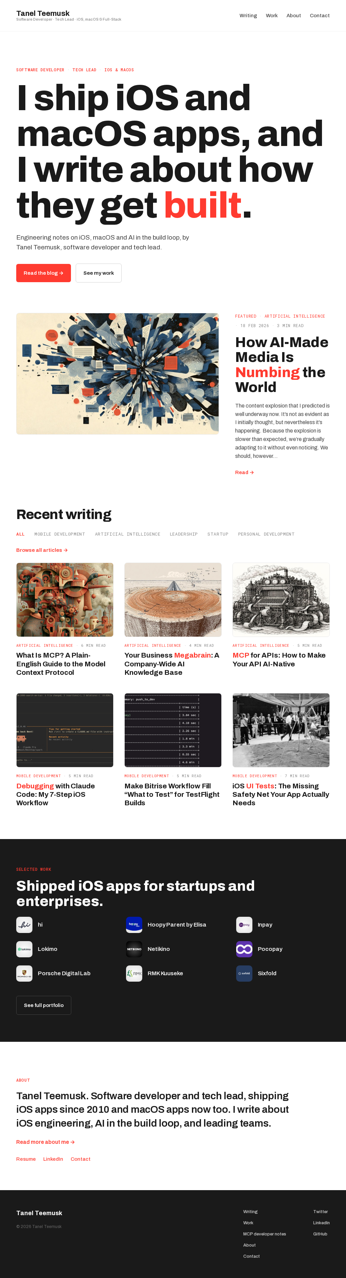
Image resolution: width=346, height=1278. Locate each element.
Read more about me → (45, 1142)
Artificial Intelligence (295, 316)
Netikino (159, 949)
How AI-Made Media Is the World (281, 365)
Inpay (265, 924)
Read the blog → (44, 273)
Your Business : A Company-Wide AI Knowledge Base (171, 664)
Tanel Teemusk (43, 13)
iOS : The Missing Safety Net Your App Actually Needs (280, 794)
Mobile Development (59, 534)
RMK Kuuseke (165, 973)
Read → (244, 472)
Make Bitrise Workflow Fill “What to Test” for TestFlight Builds (172, 794)
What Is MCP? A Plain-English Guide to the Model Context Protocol (60, 664)
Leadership (184, 534)
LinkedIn (53, 1159)
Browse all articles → (42, 550)
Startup (218, 534)
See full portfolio (44, 1005)
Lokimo (47, 949)
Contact (81, 1159)
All (20, 534)
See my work (98, 273)
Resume (26, 1159)
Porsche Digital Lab (64, 973)
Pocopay (270, 949)
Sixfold (267, 973)
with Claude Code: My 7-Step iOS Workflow (55, 794)
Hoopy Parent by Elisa (177, 924)
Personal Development (266, 534)
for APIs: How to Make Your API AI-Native (279, 659)
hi (40, 924)
